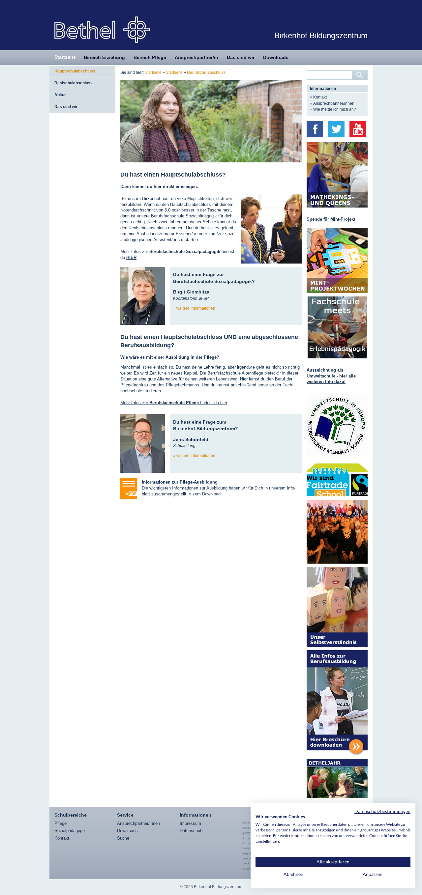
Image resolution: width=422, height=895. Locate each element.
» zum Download (205, 493)
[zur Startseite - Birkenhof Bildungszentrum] (102, 29)
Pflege (60, 823)
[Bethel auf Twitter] (336, 129)
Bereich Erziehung (104, 57)
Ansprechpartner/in (196, 57)
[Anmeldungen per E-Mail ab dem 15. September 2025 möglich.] (337, 175)
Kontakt (61, 838)
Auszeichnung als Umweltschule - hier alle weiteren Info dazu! (331, 376)
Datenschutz (192, 830)
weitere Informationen (195, 308)
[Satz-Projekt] (337, 532)
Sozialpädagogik (70, 830)
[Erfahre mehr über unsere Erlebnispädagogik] (337, 327)
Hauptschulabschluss (74, 71)
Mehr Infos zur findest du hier (173, 402)
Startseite (65, 57)
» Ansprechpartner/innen (332, 103)
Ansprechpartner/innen (138, 823)
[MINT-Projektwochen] (337, 260)
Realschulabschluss (73, 83)
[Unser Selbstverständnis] (337, 607)
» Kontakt (318, 97)
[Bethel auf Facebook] (315, 129)
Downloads (275, 57)
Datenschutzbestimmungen (382, 811)
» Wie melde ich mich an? (333, 109)
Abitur (60, 95)
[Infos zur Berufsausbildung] (337, 703)
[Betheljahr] (337, 778)
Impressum (190, 823)
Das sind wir (241, 57)
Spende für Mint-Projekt (331, 219)
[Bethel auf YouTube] (357, 129)
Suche (123, 838)
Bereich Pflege (150, 57)
